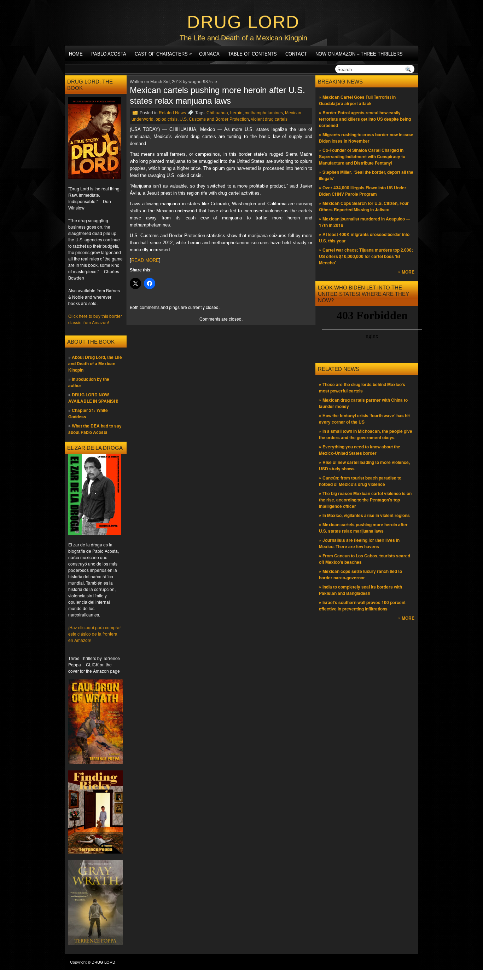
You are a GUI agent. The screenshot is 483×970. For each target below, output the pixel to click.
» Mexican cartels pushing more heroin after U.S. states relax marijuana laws (363, 527)
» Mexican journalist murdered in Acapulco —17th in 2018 (364, 222)
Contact (296, 54)
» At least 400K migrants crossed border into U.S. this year (364, 237)
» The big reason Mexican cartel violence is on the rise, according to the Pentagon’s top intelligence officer (365, 499)
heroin (236, 112)
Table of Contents (252, 54)
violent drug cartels (269, 119)
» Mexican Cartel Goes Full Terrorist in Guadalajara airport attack (357, 100)
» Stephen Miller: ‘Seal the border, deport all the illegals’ (366, 175)
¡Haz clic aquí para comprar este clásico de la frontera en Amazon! (94, 633)
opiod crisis (167, 119)
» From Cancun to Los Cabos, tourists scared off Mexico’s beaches (364, 558)
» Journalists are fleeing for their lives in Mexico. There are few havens (359, 543)
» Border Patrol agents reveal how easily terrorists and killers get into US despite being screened (365, 118)
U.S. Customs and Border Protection (214, 119)
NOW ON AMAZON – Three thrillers (359, 54)
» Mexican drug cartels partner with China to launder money (363, 403)
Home (76, 54)
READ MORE (145, 260)
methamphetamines (264, 112)
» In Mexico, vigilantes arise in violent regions (364, 515)
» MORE (406, 272)
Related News (172, 112)
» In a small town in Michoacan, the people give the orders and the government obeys (365, 434)
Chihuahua (217, 112)
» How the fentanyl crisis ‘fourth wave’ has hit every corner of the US (364, 418)
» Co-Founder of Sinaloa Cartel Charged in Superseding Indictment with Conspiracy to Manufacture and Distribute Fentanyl (362, 156)
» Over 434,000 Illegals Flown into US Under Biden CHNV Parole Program (362, 190)
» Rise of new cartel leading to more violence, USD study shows (364, 465)
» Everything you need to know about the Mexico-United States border (359, 449)
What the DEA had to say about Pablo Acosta (95, 429)
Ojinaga (209, 54)
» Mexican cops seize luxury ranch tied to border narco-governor (360, 574)
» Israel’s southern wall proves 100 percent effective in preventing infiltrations (362, 605)
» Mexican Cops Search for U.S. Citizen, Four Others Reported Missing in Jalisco (364, 206)
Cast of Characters (163, 54)
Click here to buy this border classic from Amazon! (95, 319)
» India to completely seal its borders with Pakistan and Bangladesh (360, 590)
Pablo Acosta (108, 54)
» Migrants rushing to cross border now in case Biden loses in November (366, 137)
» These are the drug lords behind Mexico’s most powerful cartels (362, 387)
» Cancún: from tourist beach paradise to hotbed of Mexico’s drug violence (360, 481)
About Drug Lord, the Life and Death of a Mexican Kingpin (95, 363)
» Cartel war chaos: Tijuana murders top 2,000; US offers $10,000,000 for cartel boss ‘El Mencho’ (366, 256)
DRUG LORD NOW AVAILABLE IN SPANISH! (93, 397)
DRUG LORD (243, 22)
